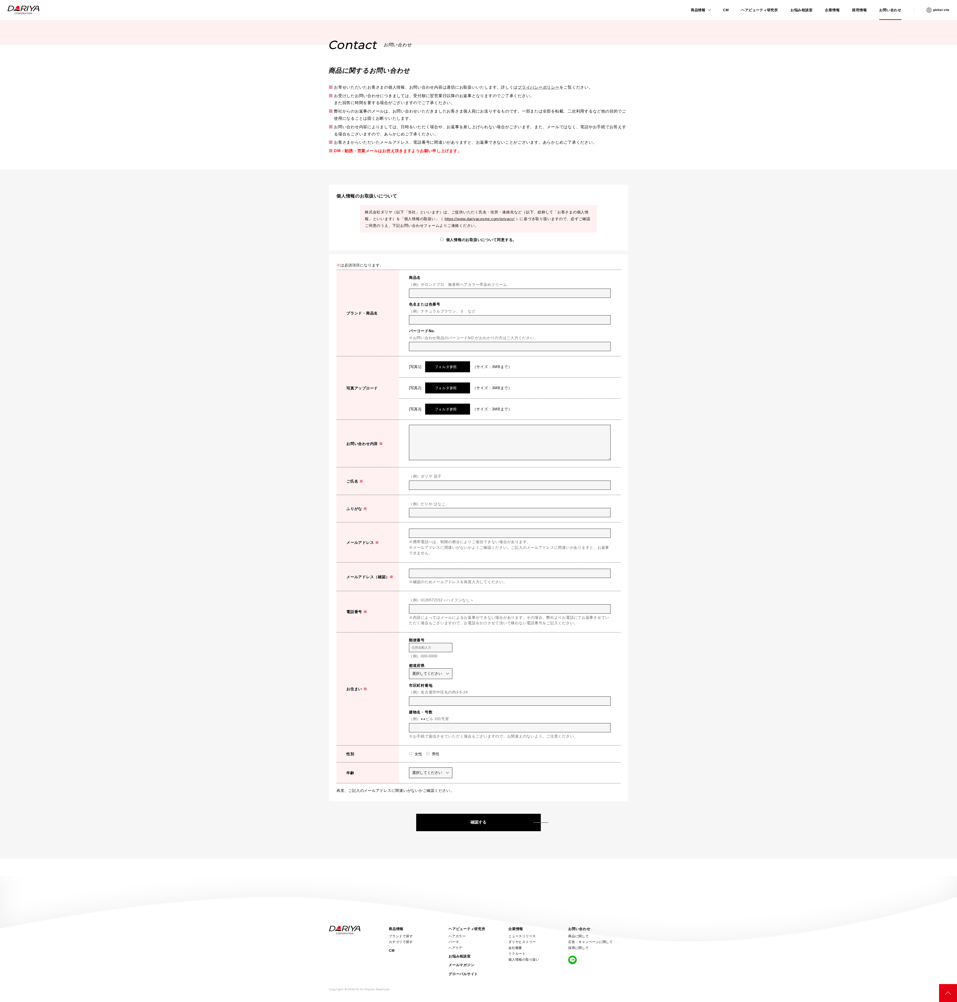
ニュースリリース (522, 936)
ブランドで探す (401, 936)
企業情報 (832, 10)
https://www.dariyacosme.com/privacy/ (480, 219)
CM (726, 10)
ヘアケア (455, 948)
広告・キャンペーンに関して (590, 942)
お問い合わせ (890, 10)
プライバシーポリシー (538, 87)
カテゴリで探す (401, 942)
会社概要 (515, 948)
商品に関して (578, 936)
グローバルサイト (463, 974)
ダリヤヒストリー (522, 942)
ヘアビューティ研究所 (759, 10)
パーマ (454, 942)
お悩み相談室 (802, 10)
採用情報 (859, 10)
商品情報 (698, 10)
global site (941, 10)
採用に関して (578, 948)
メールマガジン (461, 965)
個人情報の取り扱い (523, 959)
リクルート (517, 953)
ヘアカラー (457, 936)
